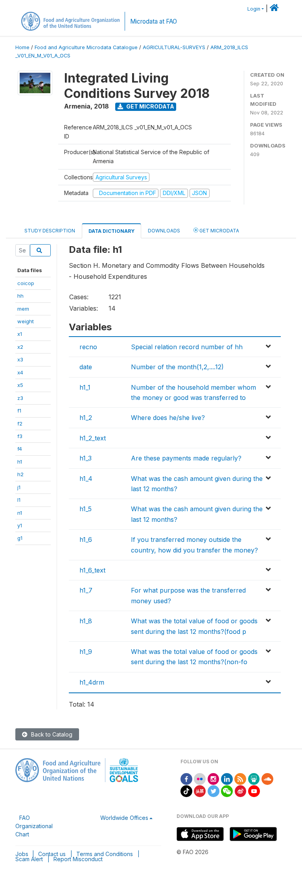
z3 (20, 398)
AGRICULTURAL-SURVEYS (174, 47)
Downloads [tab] (164, 231)
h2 (20, 474)
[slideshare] (254, 778)
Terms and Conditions (104, 854)
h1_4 (85, 478)
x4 (20, 372)
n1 (19, 513)
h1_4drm (91, 682)
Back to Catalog (50, 734)
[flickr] (200, 778)
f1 (19, 410)
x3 (20, 359)
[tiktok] (186, 790)
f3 (19, 436)
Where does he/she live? (168, 418)
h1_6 (85, 539)
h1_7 (85, 590)
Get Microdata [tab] (218, 231)
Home (22, 47)
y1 (19, 525)
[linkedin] (227, 778)
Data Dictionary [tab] (111, 231)
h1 (19, 462)
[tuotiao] (200, 790)
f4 (19, 449)
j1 (18, 487)
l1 (18, 500)
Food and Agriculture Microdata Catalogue (86, 47)
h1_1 (84, 387)
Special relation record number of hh (187, 347)
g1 (19, 538)
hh (20, 296)
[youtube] (254, 790)
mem (23, 309)
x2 (20, 347)
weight (25, 321)
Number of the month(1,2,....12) (177, 367)
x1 (19, 334)
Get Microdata (149, 106)
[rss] (240, 778)
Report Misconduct (78, 859)
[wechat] (227, 790)
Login (253, 9)
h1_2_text (92, 438)
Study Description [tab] (49, 231)
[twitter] (213, 790)
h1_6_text (92, 570)
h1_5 (85, 509)
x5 (20, 385)
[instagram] (213, 778)
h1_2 (85, 418)
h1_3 (85, 458)
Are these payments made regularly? (186, 458)
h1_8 (85, 621)
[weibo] (241, 790)
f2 (19, 423)
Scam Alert (29, 859)
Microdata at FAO (153, 21)
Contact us (52, 854)
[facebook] (186, 778)
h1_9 (85, 652)
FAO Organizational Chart (34, 826)
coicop (25, 283)
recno (88, 347)
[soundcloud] (267, 778)
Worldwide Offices (124, 817)
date (85, 367)
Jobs (21, 854)
